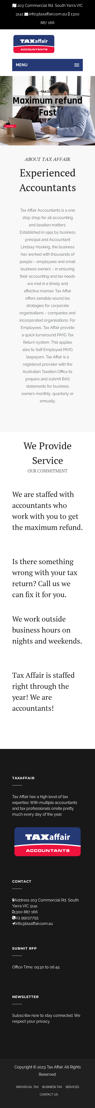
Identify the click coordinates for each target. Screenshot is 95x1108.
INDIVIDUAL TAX (27, 1087)
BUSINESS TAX (52, 1087)
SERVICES (72, 1087)
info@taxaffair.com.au (34, 923)
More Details (10, 126)
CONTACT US (49, 1094)
